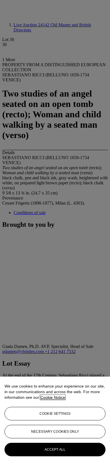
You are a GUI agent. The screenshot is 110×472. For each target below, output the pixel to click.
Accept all (55, 450)
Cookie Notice (52, 397)
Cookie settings (55, 414)
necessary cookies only (55, 432)
